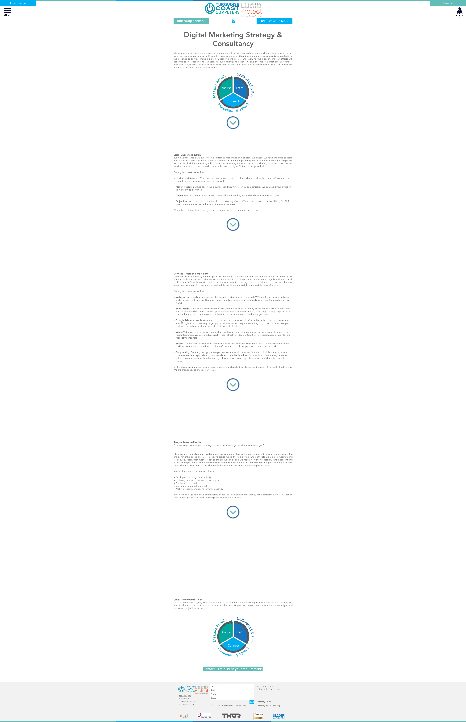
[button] (7, 10)
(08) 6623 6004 (188, 704)
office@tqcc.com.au (187, 701)
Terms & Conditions (269, 689)
